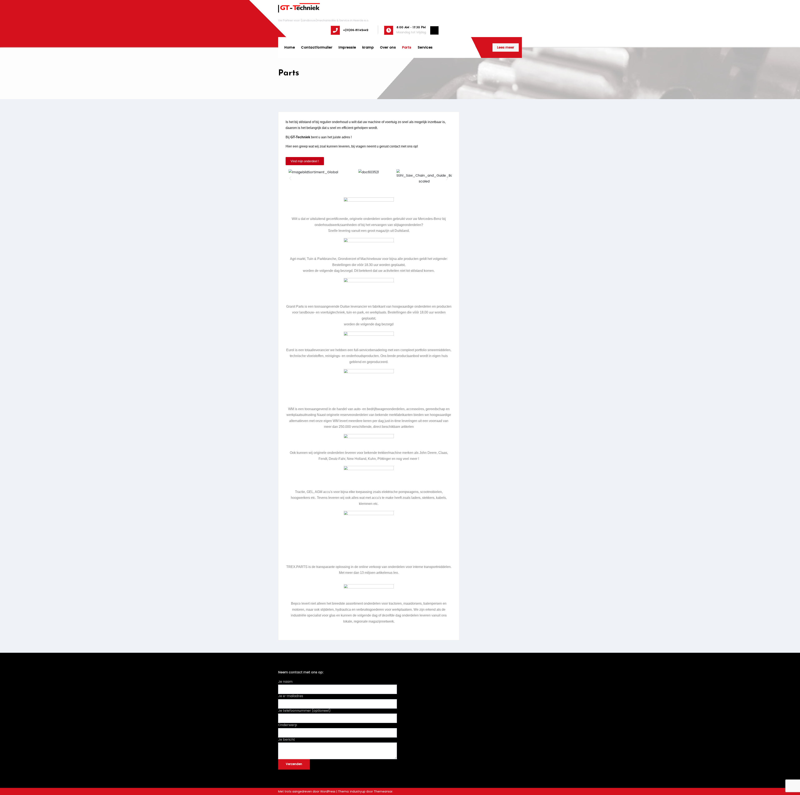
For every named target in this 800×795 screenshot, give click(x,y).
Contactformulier (316, 47)
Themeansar (383, 791)
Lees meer (505, 47)
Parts (406, 47)
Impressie (347, 47)
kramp (368, 47)
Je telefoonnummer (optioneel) (304, 710)
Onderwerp (287, 725)
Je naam (285, 681)
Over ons (388, 47)
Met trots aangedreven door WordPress (307, 791)
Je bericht (286, 739)
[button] (290, 178)
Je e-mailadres (290, 696)
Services (425, 47)
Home (289, 47)
